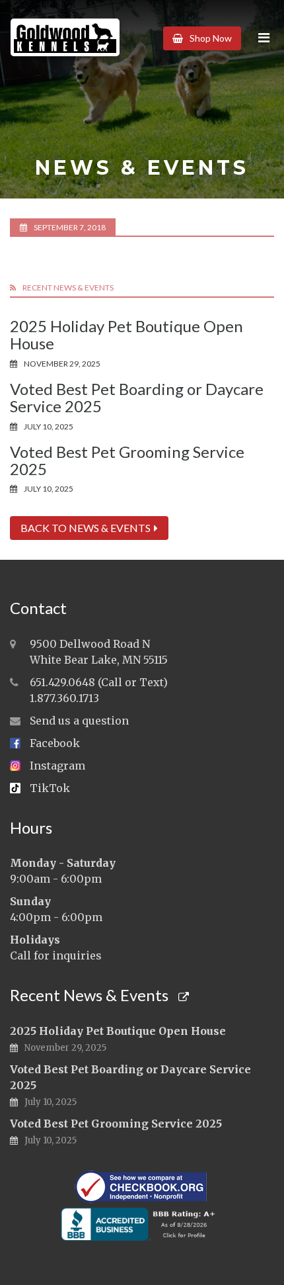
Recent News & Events (91, 994)
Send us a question (79, 720)
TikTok (50, 788)
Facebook (55, 743)
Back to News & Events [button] (85, 527)
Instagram (57, 765)
